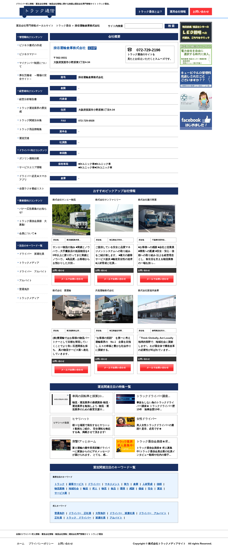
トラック (59, 484)
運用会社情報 (178, 11)
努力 (126, 484)
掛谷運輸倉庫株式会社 (70, 48)
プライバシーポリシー (41, 543)
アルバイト (116, 517)
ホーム (20, 543)
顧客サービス (76, 484)
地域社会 (74, 488)
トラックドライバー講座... (153, 396)
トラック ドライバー (78, 517)
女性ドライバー (147, 418)
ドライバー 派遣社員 (122, 513)
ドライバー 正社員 (80, 513)
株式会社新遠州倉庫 (148, 290)
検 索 (171, 25)
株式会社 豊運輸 (62, 290)
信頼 (159, 484)
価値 (141, 488)
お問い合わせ (201, 11)
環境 (122, 488)
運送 (159, 488)
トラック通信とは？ (150, 11)
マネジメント (112, 484)
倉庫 (135, 484)
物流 (104, 488)
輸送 (85, 488)
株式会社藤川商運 (147, 199)
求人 (94, 488)
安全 (150, 488)
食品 (113, 488)
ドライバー (94, 484)
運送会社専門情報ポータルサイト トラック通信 (43, 25)
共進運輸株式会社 (104, 290)
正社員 (58, 517)
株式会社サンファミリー (108, 199)
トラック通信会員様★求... (153, 441)
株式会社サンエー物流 (64, 199)
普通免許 (59, 513)
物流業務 (59, 488)
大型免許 (100, 513)
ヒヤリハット (80, 418)
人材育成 (147, 484)
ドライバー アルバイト (152, 513)
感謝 (131, 488)
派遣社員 (100, 517)
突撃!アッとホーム (84, 441)
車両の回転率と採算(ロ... (88, 396)
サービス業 (61, 493)
